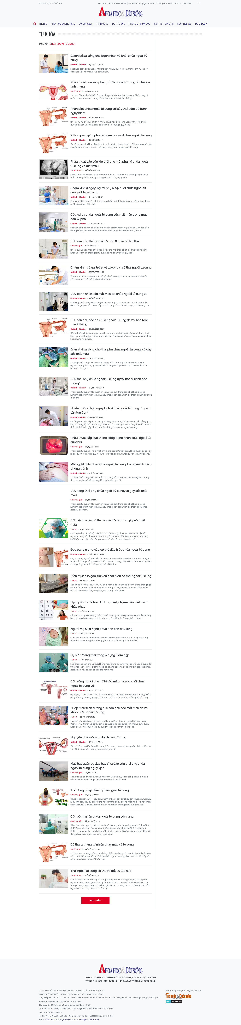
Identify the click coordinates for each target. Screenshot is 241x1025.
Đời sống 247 (85, 24)
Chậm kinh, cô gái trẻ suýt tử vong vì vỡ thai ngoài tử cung (111, 267)
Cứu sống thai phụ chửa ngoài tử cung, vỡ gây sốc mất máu (108, 493)
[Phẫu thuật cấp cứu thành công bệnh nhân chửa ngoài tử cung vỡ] (53, 445)
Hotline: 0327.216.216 (117, 3)
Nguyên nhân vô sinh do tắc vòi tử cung (98, 737)
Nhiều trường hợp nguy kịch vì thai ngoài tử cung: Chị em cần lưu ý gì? (110, 410)
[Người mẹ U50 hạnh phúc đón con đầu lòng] (53, 636)
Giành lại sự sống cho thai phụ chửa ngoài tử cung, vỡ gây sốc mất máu (110, 351)
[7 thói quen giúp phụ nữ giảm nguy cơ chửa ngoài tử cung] (53, 143)
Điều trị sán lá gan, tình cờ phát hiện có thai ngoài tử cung (110, 576)
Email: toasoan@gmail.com (141, 3)
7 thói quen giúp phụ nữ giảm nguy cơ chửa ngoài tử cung (111, 135)
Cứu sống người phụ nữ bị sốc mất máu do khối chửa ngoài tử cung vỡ (107, 683)
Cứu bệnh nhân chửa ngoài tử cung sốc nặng (102, 816)
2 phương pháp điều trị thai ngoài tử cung (99, 790)
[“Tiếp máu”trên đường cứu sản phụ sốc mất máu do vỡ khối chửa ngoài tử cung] (53, 715)
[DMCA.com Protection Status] (173, 1001)
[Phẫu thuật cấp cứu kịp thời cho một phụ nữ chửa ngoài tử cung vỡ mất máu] (53, 169)
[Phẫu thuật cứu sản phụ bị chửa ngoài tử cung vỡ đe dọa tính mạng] (53, 90)
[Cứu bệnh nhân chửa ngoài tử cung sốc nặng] (53, 824)
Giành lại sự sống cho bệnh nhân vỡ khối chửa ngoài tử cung (108, 58)
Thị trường (102, 24)
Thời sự (43, 24)
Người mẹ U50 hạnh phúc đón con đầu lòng (101, 629)
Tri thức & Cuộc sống (178, 996)
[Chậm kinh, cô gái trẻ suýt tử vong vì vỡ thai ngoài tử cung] (53, 275)
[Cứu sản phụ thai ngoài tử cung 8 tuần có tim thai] (53, 249)
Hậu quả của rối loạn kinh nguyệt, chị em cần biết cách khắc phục (109, 604)
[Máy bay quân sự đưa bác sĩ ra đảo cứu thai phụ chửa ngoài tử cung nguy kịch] (53, 771)
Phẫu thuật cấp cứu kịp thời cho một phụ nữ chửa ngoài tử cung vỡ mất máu (109, 164)
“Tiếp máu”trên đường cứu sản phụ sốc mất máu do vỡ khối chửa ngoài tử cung (109, 710)
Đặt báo (102, 3)
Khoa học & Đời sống (120, 11)
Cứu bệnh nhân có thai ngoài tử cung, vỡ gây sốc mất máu (107, 522)
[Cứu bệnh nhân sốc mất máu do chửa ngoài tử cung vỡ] (53, 301)
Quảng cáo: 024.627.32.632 (168, 3)
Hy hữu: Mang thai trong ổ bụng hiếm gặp (99, 655)
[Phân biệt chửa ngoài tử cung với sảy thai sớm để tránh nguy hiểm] (53, 116)
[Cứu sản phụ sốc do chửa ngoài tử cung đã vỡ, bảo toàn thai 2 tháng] (53, 327)
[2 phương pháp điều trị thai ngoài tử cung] (53, 798)
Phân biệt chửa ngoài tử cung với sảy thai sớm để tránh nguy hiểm (109, 111)
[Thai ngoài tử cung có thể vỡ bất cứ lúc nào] (53, 878)
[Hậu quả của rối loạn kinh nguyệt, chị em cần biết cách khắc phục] (53, 610)
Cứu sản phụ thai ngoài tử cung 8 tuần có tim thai (104, 241)
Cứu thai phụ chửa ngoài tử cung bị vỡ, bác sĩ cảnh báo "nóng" (108, 381)
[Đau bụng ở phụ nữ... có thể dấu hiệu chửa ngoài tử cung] (53, 557)
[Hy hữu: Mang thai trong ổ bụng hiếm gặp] (53, 662)
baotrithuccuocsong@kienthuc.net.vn (62, 1019)
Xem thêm (95, 900)
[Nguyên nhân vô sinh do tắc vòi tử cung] (53, 745)
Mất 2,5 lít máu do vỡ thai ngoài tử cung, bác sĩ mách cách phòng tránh (111, 466)
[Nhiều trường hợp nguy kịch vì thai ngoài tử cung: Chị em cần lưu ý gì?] (53, 416)
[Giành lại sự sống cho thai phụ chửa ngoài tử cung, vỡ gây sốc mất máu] (53, 357)
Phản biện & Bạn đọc (139, 24)
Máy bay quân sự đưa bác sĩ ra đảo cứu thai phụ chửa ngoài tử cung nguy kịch (107, 766)
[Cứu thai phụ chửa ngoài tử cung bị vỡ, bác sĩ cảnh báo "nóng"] (53, 386)
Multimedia (201, 24)
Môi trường (118, 24)
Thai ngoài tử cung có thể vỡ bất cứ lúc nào (100, 871)
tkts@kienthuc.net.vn (89, 1019)
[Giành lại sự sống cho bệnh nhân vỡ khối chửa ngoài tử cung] (53, 63)
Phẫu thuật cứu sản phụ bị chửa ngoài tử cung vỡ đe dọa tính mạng (110, 84)
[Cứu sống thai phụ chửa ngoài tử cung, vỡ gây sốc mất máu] (53, 498)
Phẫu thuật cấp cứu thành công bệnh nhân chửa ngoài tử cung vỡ (110, 440)
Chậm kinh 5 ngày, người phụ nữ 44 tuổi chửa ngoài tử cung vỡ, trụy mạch (108, 190)
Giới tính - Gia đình (163, 24)
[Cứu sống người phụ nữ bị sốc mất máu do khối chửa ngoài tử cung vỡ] (53, 689)
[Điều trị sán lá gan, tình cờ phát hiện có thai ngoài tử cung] (53, 583)
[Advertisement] (120, 931)
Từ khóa (47, 34)
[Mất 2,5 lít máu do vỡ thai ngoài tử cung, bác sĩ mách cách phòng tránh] (53, 472)
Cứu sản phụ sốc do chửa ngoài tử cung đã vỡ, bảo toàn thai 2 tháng (109, 322)
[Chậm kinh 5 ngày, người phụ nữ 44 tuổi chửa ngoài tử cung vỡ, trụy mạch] (53, 195)
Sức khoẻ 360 (184, 24)
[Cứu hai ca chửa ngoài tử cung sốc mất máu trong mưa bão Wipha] (53, 222)
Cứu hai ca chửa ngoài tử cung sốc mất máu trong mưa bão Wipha (108, 217)
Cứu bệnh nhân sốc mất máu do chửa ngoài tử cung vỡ (108, 294)
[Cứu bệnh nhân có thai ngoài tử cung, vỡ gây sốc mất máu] (53, 528)
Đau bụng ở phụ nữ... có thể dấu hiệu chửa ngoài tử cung (110, 549)
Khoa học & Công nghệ (63, 24)
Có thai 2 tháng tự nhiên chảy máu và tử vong (102, 844)
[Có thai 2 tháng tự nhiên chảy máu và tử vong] (53, 852)
